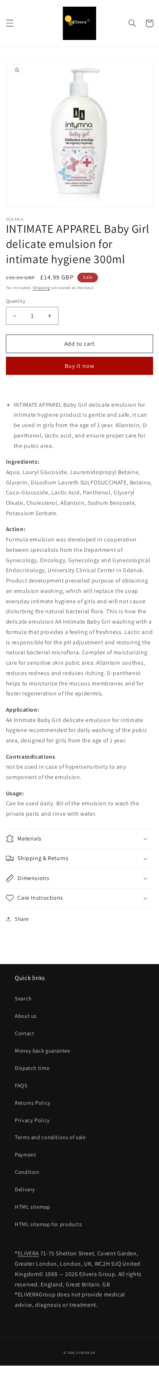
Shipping (41, 287)
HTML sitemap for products (48, 1224)
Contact (24, 1033)
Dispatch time (32, 1067)
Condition (27, 1171)
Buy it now (79, 366)
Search (23, 998)
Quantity (15, 301)
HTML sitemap (32, 1206)
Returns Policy (33, 1102)
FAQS (21, 1085)
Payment (25, 1154)
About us (26, 1015)
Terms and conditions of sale (50, 1137)
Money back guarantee (42, 1050)
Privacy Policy (32, 1120)
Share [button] (22, 918)
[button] (9, 23)
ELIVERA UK (86, 1352)
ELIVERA (28, 1253)
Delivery (25, 1189)
